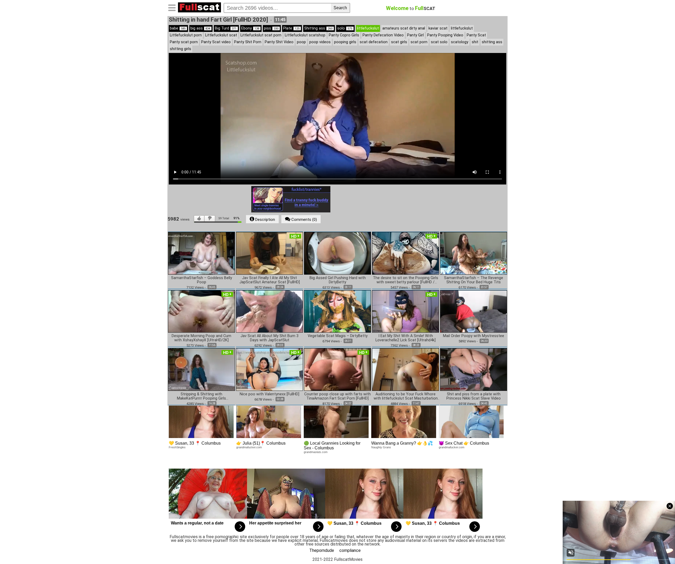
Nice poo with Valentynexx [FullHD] (269, 394)
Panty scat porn (184, 42)
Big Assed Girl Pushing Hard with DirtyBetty (338, 280)
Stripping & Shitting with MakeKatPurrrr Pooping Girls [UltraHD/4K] (201, 396)
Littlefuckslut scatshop (305, 35)
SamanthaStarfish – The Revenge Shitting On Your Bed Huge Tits (473, 280)
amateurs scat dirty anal (403, 28)
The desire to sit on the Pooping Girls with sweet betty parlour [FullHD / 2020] (405, 280)
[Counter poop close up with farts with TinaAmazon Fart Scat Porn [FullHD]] (337, 369)
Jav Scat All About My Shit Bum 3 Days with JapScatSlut (269, 338)
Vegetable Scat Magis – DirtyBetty (338, 336)
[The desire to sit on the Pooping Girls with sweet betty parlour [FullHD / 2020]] (405, 252)
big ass (200, 28)
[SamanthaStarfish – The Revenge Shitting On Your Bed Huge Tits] (473, 252)
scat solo (439, 42)
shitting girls (180, 49)
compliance (350, 550)
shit (475, 42)
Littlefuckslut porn (186, 35)
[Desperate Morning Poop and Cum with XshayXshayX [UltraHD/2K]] (201, 311)
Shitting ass (318, 28)
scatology (459, 42)
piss (271, 28)
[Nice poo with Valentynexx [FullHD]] (269, 369)
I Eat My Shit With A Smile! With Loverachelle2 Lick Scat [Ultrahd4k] (405, 338)
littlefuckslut (368, 28)
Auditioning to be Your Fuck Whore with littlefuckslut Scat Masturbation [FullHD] (406, 396)
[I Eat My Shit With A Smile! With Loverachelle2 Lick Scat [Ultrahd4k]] (405, 311)
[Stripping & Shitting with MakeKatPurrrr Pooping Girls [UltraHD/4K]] (201, 369)
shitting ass (492, 42)
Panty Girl (415, 35)
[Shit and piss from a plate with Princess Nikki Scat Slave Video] (473, 369)
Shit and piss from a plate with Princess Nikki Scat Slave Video (473, 396)
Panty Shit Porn (247, 42)
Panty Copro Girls (344, 35)
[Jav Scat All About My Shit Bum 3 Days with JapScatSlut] (269, 311)
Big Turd (226, 28)
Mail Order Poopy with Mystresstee (473, 336)
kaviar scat (437, 28)
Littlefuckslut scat (221, 35)
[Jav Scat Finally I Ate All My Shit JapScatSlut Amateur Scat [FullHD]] (269, 252)
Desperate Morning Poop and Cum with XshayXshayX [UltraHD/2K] (201, 338)
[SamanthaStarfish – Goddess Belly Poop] (201, 252)
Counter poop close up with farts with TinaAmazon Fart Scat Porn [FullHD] (337, 396)
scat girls (399, 42)
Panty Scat (476, 35)
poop (301, 42)
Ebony (250, 28)
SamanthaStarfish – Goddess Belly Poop (201, 280)
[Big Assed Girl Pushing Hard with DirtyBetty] (337, 252)
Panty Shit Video (279, 42)
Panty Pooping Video (445, 35)
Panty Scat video (216, 42)
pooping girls (345, 42)
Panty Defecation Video (383, 35)
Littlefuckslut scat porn (260, 35)
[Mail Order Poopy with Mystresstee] (473, 311)
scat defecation (374, 42)
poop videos (320, 42)
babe (178, 28)
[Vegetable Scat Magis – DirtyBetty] (337, 311)
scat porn (419, 42)
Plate (291, 28)
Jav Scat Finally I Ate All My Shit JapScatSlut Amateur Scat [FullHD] (269, 280)
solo (344, 28)
